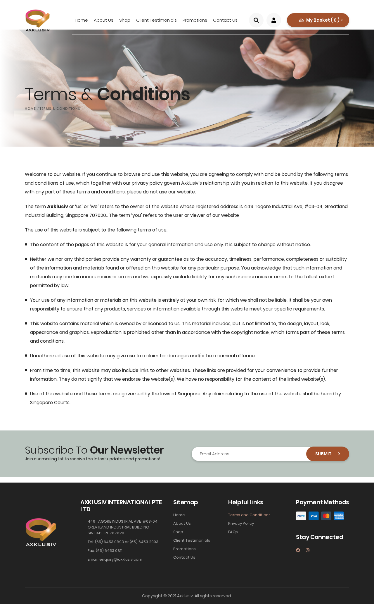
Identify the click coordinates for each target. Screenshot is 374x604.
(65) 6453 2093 (144, 542)
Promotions (195, 20)
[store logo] (37, 20)
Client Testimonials (156, 20)
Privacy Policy (241, 523)
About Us (103, 20)
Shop (124, 20)
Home (81, 20)
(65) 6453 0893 (109, 542)
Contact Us (225, 20)
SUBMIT (324, 454)
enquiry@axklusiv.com (120, 559)
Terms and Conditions (249, 515)
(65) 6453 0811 (109, 550)
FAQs (233, 532)
